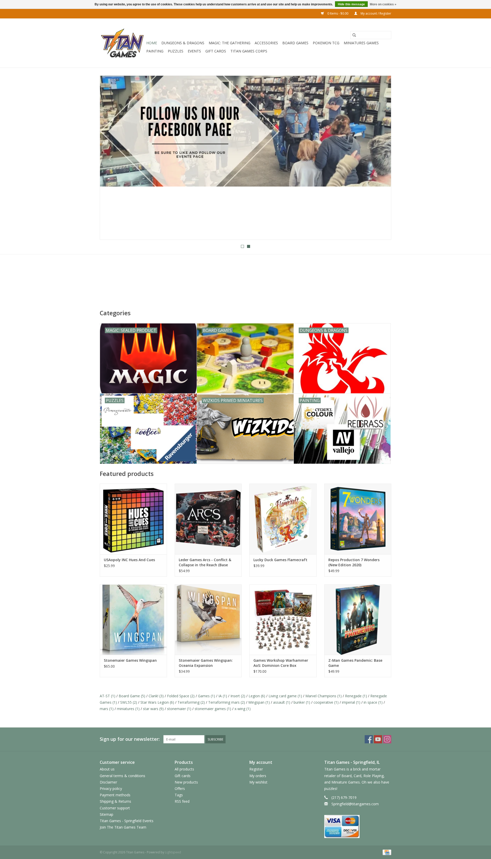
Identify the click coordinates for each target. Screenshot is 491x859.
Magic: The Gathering (229, 42)
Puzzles (175, 51)
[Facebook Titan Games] (369, 739)
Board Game (132, 695)
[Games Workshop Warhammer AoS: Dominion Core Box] (283, 619)
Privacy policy (111, 788)
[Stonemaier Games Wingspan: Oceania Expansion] (208, 619)
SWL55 (128, 702)
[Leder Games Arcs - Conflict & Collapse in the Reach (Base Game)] (208, 519)
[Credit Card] (386, 852)
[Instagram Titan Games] (387, 739)
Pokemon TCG (326, 42)
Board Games (295, 42)
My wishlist (258, 782)
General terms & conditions (122, 775)
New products (186, 782)
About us (107, 769)
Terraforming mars (226, 702)
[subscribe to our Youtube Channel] (245, 158)
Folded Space (181, 695)
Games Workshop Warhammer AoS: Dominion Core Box (280, 663)
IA (222, 695)
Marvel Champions (323, 695)
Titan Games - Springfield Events (126, 820)
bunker (302, 702)
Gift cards (215, 51)
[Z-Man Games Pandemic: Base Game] (358, 619)
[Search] (354, 35)
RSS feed (182, 801)
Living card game (285, 695)
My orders (257, 775)
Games (206, 695)
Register (256, 769)
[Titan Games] (122, 43)
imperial (351, 702)
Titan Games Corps (248, 51)
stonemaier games (213, 708)
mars (107, 708)
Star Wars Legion (157, 702)
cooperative (326, 702)
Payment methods (115, 794)
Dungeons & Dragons (182, 42)
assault (281, 702)
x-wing (243, 708)
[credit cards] (358, 826)
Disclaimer (108, 782)
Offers (180, 788)
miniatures (128, 708)
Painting (154, 51)
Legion (257, 695)
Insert (237, 695)
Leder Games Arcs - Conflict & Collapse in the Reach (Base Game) (205, 562)
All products (184, 769)
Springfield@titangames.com (355, 803)
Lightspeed (173, 852)
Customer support (115, 808)
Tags (179, 794)
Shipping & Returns (115, 801)
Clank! (156, 695)
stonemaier (179, 708)
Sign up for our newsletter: (130, 739)
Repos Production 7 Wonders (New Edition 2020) (354, 562)
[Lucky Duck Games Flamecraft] (283, 519)
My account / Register (375, 13)
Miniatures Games (361, 42)
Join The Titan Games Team (123, 827)
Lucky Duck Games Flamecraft (280, 559)
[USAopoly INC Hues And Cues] (133, 519)
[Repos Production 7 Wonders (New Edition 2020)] (358, 519)
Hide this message (351, 4)
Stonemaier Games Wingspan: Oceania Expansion (206, 663)
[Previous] (109, 159)
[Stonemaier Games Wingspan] (133, 619)
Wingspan (259, 702)
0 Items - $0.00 (338, 13)
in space (373, 702)
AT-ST (107, 695)
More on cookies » (383, 4)
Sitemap (106, 814)
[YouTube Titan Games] (378, 739)
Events (194, 51)
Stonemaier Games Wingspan (130, 660)
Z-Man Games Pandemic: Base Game (355, 663)
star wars (153, 708)
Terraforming (191, 702)
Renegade (356, 695)
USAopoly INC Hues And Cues (129, 559)
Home (151, 42)
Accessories (266, 42)
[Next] (381, 159)
